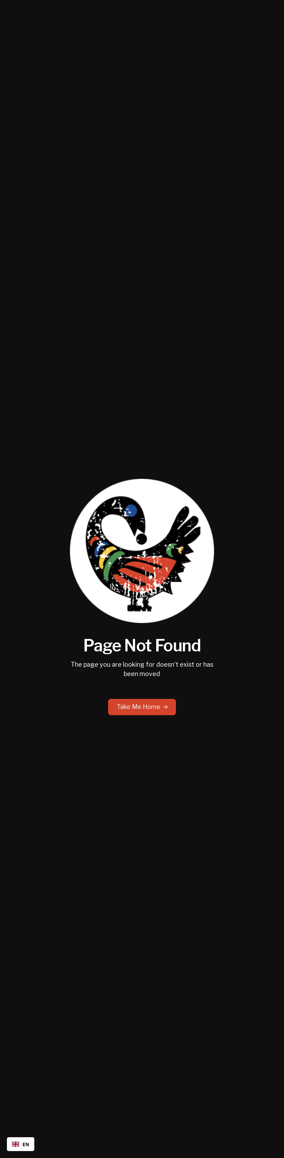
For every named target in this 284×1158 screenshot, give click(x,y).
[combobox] (20, 1144)
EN (26, 1144)
